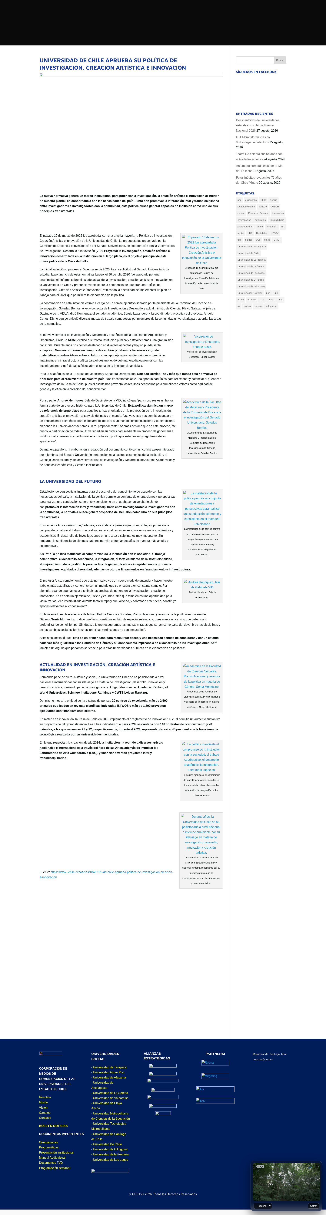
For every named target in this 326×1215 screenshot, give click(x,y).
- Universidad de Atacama (108, 1077)
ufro (239, 240)
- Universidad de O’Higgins (109, 1149)
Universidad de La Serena (251, 266)
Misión (43, 1102)
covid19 (263, 206)
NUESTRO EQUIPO (189, 60)
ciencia (273, 200)
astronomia (251, 200)
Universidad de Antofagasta (252, 246)
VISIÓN (108, 65)
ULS (258, 240)
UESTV (274, 233)
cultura (241, 213)
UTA (262, 299)
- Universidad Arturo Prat (107, 1072)
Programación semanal (54, 1168)
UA (282, 226)
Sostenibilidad (277, 220)
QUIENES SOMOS (116, 52)
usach (241, 299)
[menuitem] (171, 6)
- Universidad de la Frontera (110, 1154)
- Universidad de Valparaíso (109, 1098)
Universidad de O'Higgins (251, 280)
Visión (43, 1107)
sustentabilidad (245, 226)
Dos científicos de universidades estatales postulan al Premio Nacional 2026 (257, 125)
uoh (268, 293)
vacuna (258, 306)
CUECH (275, 206)
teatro (260, 226)
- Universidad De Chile (106, 1144)
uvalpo (247, 306)
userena (252, 299)
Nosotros (45, 1097)
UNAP (277, 240)
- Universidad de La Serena (109, 1092)
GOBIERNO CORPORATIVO (195, 53)
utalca (271, 299)
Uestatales (261, 233)
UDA (250, 233)
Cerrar (313, 1205)
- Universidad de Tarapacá (109, 1067)
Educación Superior (258, 213)
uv (239, 306)
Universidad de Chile (248, 253)
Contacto (45, 1117)
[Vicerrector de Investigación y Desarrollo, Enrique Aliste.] (202, 346)
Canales (44, 1112)
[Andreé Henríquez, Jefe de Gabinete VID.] (202, 587)
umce (267, 240)
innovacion (278, 213)
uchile (241, 233)
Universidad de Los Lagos (251, 273)
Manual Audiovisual (52, 1157)
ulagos (248, 240)
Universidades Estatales (250, 293)
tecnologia (272, 226)
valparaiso (271, 306)
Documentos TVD (51, 1162)
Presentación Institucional (56, 1152)
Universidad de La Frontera (252, 260)
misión (108, 59)
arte (239, 200)
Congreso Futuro (246, 206)
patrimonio (260, 220)
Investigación (244, 220)
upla (276, 293)
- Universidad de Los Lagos (109, 1159)
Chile (263, 200)
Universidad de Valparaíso (251, 286)
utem (280, 299)
